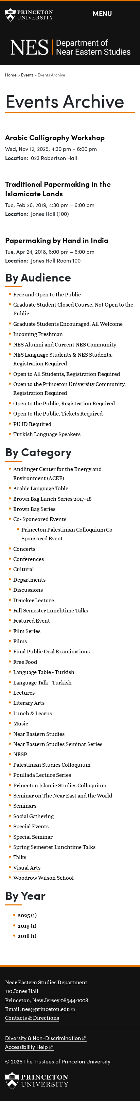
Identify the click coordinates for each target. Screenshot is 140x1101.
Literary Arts (29, 702)
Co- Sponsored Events (39, 519)
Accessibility (26, 1046)
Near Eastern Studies (39, 734)
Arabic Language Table (40, 488)
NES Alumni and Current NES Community (64, 344)
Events (27, 74)
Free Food (25, 662)
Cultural (23, 569)
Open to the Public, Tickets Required (58, 413)
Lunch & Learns (32, 713)
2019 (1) (27, 925)
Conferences (28, 559)
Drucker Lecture (33, 600)
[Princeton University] (32, 15)
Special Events (31, 826)
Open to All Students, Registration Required (66, 374)
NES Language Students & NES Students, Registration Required (62, 359)
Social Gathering (33, 816)
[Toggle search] (130, 13)
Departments (29, 579)
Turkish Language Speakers (47, 434)
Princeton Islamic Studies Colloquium (59, 785)
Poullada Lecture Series (42, 775)
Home (11, 74)
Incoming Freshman (38, 334)
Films (20, 641)
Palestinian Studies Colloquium (51, 764)
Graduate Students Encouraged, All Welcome (68, 324)
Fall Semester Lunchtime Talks (50, 610)
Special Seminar (33, 836)
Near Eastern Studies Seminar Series (57, 744)
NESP (20, 754)
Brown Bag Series (34, 509)
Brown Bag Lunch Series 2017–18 (52, 498)
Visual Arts (26, 867)
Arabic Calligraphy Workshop (55, 137)
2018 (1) (27, 936)
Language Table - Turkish (43, 672)
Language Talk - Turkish (42, 682)
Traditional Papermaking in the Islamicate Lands (58, 188)
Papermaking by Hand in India (56, 240)
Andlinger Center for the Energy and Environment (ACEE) (57, 473)
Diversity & (43, 1037)
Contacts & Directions (32, 1017)
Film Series (26, 631)
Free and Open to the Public (47, 294)
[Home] (70, 51)
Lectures (24, 692)
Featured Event (31, 620)
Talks (19, 857)
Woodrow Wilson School (43, 877)
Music (20, 723)
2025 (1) (27, 915)
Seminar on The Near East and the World (62, 795)
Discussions (28, 589)
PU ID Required (32, 424)
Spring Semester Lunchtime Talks (54, 847)
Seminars (24, 805)
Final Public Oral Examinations (51, 651)
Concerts (24, 549)
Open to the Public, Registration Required (64, 403)
